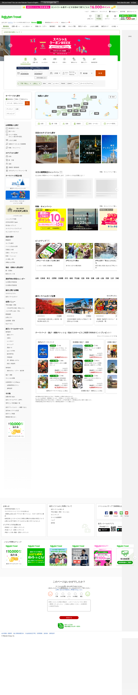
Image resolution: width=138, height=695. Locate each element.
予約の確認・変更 (11, 305)
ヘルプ (86, 11)
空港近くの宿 (10, 249)
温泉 (10, 164)
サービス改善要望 (56, 517)
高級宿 (63, 83)
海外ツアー (84, 62)
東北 (85, 103)
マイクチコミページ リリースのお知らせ (17, 511)
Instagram (115, 516)
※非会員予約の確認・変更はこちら (16, 308)
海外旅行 (8, 367)
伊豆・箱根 (76, 114)
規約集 (53, 523)
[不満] (56, 594)
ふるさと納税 (13, 140)
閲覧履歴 (8, 314)
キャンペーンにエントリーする (107, 336)
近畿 (69, 110)
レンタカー (45, 62)
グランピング (10, 113)
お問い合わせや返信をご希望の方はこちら (69, 589)
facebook (106, 516)
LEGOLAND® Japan (12, 222)
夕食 (49, 83)
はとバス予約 (11, 351)
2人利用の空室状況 (11, 285)
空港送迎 (9, 357)
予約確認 (98, 18)
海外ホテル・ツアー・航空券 (15, 370)
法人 (24, 407)
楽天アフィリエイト (11, 407)
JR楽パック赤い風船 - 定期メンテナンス (16, 532)
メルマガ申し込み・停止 (13, 311)
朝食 (44, 83)
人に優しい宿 (10, 259)
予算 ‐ (26, 83)
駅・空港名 (9, 270)
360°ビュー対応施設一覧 (13, 403)
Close (134, 2)
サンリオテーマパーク (12, 232)
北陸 (69, 106)
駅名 (17, 99)
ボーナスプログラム (86, 83)
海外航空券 (94, 62)
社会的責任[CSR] (30, 633)
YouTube (126, 516)
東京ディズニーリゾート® (17, 188)
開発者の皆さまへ (11, 417)
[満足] (81, 594)
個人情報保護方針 (18, 633)
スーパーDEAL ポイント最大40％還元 (15, 135)
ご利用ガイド (94, 11)
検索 (100, 73)
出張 (10, 156)
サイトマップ (103, 11)
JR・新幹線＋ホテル (13, 360)
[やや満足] (75, 594)
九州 (54, 111)
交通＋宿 (35, 62)
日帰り (64, 62)
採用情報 (39, 633)
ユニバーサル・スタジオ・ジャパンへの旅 (18, 202)
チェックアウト (38, 72)
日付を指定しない (41, 77)
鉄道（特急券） (11, 363)
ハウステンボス (17, 216)
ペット (76, 83)
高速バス (54, 62)
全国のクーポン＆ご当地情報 (17, 144)
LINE (121, 516)
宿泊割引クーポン (14, 128)
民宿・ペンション (11, 256)
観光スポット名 (10, 274)
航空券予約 (10, 354)
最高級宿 (16, 167)
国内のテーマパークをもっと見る (57, 391)
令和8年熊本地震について (12, 509)
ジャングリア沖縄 (11, 219)
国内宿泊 (10, 99)
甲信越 (77, 105)
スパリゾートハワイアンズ (13, 228)
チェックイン (24, 72)
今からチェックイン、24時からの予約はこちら (31, 68)
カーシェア (10, 344)
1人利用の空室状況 (11, 282)
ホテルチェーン (13, 170)
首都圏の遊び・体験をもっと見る (91, 391)
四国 (64, 114)
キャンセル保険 (10, 378)
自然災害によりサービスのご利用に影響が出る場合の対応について (24, 518)
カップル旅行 (10, 243)
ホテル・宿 (26, 62)
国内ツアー (10, 335)
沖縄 (96, 113)
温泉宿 (69, 83)
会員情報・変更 (10, 320)
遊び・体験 (9, 375)
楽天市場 (122, 11)
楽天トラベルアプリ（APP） (14, 400)
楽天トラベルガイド (11, 296)
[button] (110, 45)
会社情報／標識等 (6, 633)
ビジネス (56, 83)
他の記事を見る (112, 296)
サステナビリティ (11, 293)
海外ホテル (74, 62)
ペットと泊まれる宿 (11, 246)
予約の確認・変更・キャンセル (60, 512)
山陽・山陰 (61, 107)
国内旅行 (8, 332)
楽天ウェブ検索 (10, 413)
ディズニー (10, 109)
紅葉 (17, 109)
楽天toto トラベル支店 (12, 410)
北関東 (84, 107)
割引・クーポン (93, 123)
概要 (21, 407)
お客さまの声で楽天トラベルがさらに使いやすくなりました (22, 521)
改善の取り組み (10, 396)
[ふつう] (69, 594)
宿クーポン (12, 131)
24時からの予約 (10, 262)
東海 (76, 111)
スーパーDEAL (111, 123)
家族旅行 (8, 240)
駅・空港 (11, 160)
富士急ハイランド (11, 225)
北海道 (93, 97)
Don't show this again (123, 2)
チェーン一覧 (23, 170)
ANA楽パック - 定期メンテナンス (14, 527)
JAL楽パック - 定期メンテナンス (14, 530)
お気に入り (90, 18)
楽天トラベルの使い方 (57, 509)
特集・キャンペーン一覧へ (108, 172)
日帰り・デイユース (11, 253)
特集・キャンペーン (15, 147)
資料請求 (9, 388)
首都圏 (83, 110)
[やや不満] (63, 594)
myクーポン (9, 324)
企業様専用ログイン (13, 385)
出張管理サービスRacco (13, 382)
